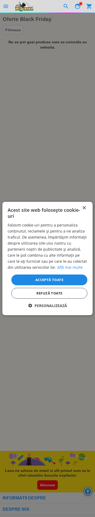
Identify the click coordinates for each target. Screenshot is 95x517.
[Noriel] (24, 6)
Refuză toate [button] (49, 293)
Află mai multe (70, 267)
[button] (47, 306)
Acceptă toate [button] (49, 279)
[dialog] (47, 258)
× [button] (84, 208)
